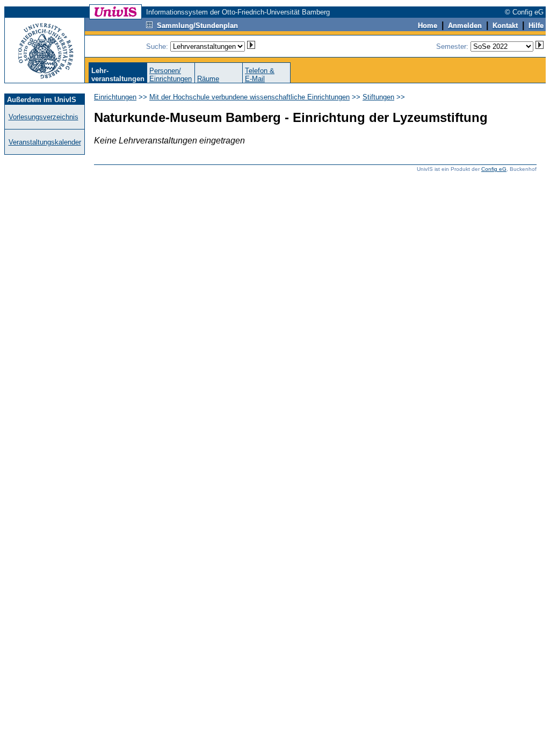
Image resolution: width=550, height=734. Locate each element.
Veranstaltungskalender (45, 142)
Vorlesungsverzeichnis (43, 117)
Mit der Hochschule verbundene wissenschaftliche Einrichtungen (249, 97)
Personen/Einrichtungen (170, 75)
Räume (208, 79)
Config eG (493, 169)
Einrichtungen (115, 97)
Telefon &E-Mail (259, 75)
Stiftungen (378, 97)
